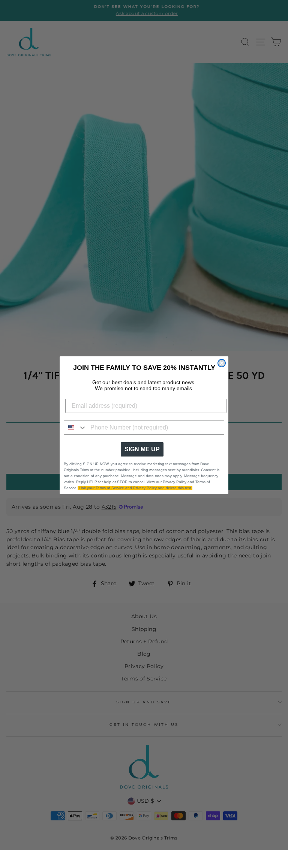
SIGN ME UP (142, 449)
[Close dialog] (221, 363)
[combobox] (75, 427)
